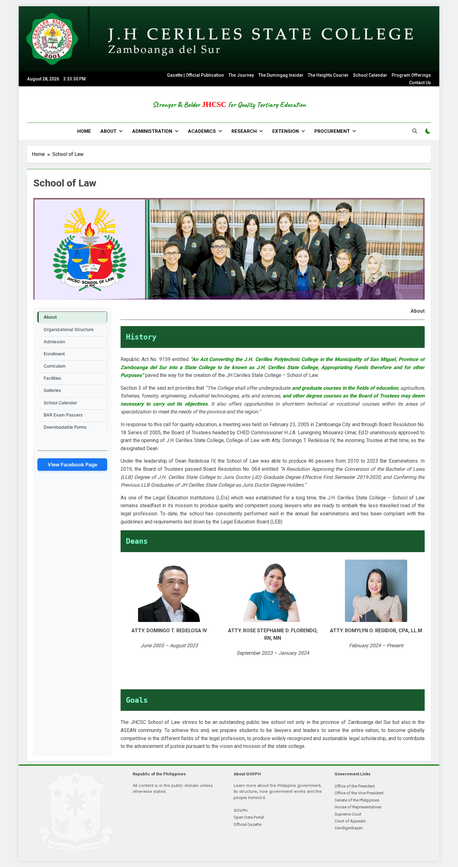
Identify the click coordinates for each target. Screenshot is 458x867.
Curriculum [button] (54, 365)
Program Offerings (411, 75)
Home (84, 131)
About (108, 131)
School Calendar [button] (60, 402)
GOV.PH (240, 810)
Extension (285, 131)
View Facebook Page (72, 464)
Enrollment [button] (54, 353)
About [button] (50, 317)
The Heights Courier (328, 75)
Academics (202, 131)
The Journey (241, 75)
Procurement (332, 131)
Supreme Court (348, 814)
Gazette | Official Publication (195, 75)
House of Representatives (358, 807)
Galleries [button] (52, 390)
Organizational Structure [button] (68, 329)
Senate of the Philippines (357, 800)
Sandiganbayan (349, 828)
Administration (152, 131)
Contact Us (420, 82)
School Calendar (370, 75)
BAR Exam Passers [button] (63, 414)
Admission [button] (54, 341)
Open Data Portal (249, 817)
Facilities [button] (52, 378)
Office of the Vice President (359, 793)
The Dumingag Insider (280, 75)
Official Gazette (247, 824)
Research (244, 131)
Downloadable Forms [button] (65, 427)
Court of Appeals (350, 821)
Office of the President (355, 786)
